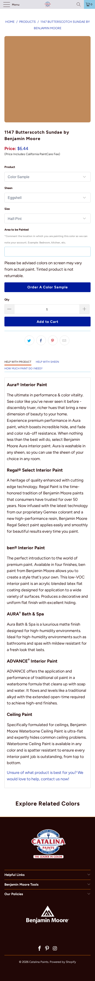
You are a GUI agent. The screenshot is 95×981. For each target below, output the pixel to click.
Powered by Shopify (63, 962)
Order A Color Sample (47, 287)
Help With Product (17, 361)
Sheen (8, 188)
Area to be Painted (45, 236)
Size (7, 208)
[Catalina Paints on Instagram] (55, 949)
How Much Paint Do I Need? (23, 368)
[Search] (78, 4)
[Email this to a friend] (64, 340)
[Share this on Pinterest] (53, 340)
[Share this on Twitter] (29, 340)
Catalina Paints (38, 962)
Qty (6, 299)
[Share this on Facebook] (41, 340)
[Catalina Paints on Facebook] (39, 949)
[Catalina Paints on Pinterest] (47, 949)
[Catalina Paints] (47, 4)
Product (9, 167)
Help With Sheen (47, 361)
